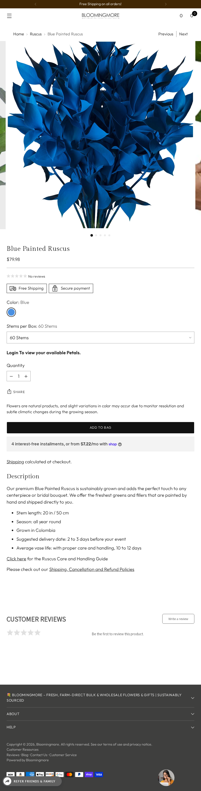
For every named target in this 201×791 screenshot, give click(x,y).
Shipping (15, 462)
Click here (16, 559)
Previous (165, 33)
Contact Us (38, 755)
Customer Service (63, 755)
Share (19, 392)
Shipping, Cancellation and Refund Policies (91, 569)
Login (12, 352)
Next (183, 33)
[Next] (165, 4)
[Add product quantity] (26, 376)
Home (18, 33)
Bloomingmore (47, 744)
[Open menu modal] (9, 16)
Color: (18, 302)
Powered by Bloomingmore (28, 760)
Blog (24, 755)
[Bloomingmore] (100, 15)
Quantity (16, 365)
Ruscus (36, 33)
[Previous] (35, 4)
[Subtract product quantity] (11, 376)
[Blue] (11, 312)
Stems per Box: (32, 326)
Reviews (13, 755)
